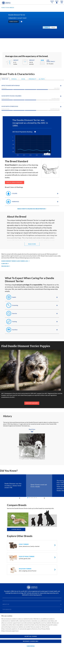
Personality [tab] (32, 79)
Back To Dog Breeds (8, 7)
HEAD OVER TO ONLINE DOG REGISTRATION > (31, 209)
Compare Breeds (16, 529)
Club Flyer (4, 263)
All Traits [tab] (42, 79)
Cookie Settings (31, 646)
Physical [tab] (14, 79)
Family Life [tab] (5, 79)
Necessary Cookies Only (30, 641)
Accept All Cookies (31, 636)
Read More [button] (32, 244)
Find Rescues (5, 266)
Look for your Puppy (32, 403)
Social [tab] (23, 79)
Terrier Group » (13, 21)
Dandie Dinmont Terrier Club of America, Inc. (14, 261)
